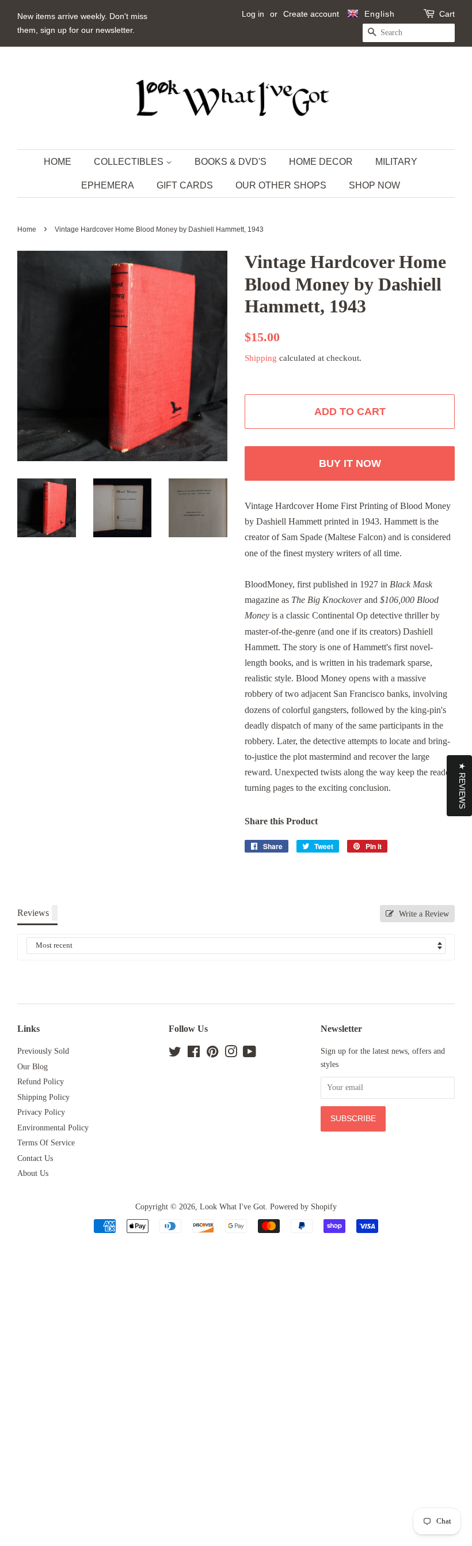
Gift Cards (185, 185)
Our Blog (32, 1066)
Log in (253, 13)
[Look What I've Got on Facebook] (193, 1054)
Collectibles (130, 162)
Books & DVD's (231, 162)
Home (57, 162)
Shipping (261, 358)
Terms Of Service (46, 1142)
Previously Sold (43, 1051)
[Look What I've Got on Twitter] (175, 1054)
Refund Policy (40, 1081)
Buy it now (350, 463)
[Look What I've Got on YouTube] (249, 1054)
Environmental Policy (53, 1127)
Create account (311, 13)
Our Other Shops (280, 185)
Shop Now (374, 185)
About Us (32, 1173)
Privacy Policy (41, 1112)
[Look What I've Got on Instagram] (230, 1054)
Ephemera (107, 185)
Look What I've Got (232, 1206)
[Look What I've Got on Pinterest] (212, 1054)
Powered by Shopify (303, 1206)
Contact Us (35, 1158)
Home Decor (321, 162)
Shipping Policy (43, 1097)
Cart (447, 13)
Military (396, 162)
